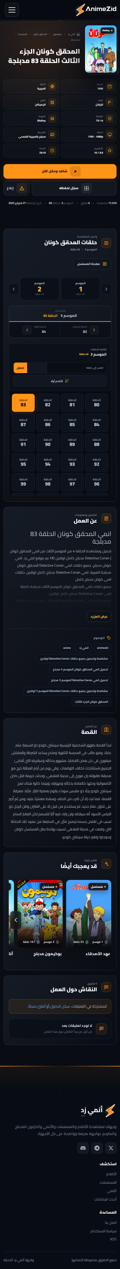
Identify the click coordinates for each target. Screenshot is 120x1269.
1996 (100, 88)
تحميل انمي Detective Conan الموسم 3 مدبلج (79, 680)
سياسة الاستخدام (104, 1231)
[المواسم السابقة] (106, 289)
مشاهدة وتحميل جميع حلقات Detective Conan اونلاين (74, 658)
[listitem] (96, 403)
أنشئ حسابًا (36, 1006)
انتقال (20, 367)
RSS (113, 1239)
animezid (102, 648)
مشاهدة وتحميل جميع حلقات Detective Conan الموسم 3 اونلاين (67, 691)
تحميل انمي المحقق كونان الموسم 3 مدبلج (80, 669)
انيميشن (40, 104)
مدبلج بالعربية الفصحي (32, 136)
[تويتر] (111, 1148)
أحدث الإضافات (105, 1199)
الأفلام (111, 1174)
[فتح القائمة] (12, 10)
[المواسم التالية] (14, 289)
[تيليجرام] (97, 1148)
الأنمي (112, 1191)
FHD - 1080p (96, 136)
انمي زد (84, 648)
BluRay (41, 120)
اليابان (99, 104)
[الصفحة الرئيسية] (96, 9)
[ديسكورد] (83, 1148)
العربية (41, 88)
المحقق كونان (40, 34)
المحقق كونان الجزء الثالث (91, 701)
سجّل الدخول (60, 1006)
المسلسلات (108, 1182)
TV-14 (99, 120)
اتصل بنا (111, 1223)
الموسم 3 (22, 34)
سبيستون (57, 34)
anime (67, 648)
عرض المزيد (99, 616)
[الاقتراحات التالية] (15, 920)
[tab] (80, 288)
